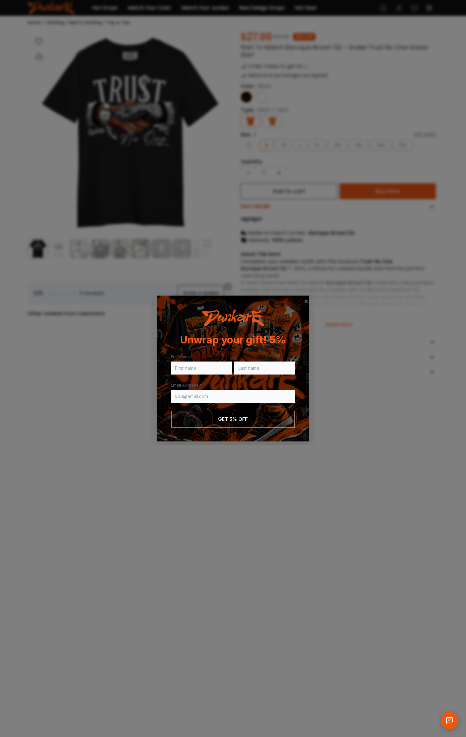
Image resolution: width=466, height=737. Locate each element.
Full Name (180, 356)
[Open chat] (449, 720)
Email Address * (186, 385)
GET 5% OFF (233, 419)
